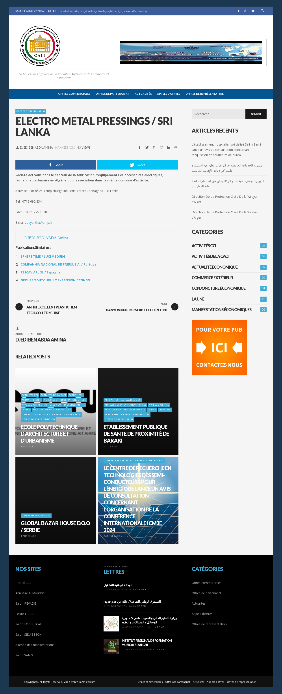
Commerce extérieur (212, 277)
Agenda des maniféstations (34, 645)
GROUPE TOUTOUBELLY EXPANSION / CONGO (55, 280)
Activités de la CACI (210, 256)
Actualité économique (214, 267)
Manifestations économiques (221, 309)
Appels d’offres (202, 614)
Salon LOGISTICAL (28, 624)
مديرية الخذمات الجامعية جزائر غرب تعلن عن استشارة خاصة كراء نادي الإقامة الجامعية (104, 11)
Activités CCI (204, 245)
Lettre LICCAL (25, 614)
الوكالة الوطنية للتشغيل (118, 585)
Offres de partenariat (31, 111)
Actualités (199, 603)
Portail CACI (23, 583)
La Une (198, 299)
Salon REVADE (25, 603)
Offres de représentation (209, 624)
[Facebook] (238, 11)
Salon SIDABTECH (28, 634)
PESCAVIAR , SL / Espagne (40, 272)
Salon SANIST (25, 655)
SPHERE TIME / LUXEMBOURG (43, 256)
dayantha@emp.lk (39, 222)
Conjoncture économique (218, 288)
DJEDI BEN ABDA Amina (36, 147)
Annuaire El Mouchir (29, 593)
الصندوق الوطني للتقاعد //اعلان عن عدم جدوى (132, 601)
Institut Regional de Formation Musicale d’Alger (147, 642)
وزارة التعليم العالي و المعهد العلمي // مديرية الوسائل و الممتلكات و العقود (149, 620)
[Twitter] (252, 11)
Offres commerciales (206, 583)
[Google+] (245, 11)
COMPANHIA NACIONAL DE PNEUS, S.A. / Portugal (59, 264)
